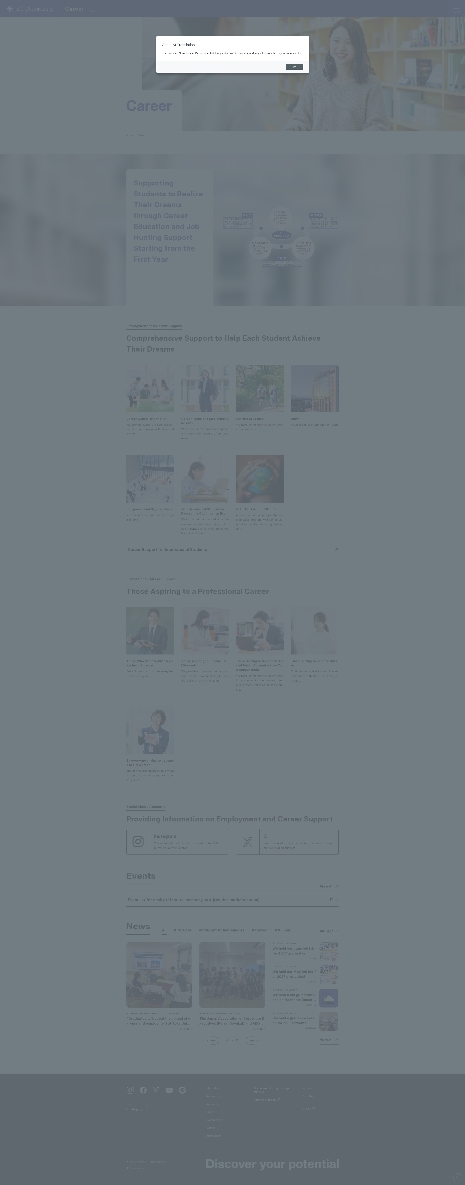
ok (294, 67)
